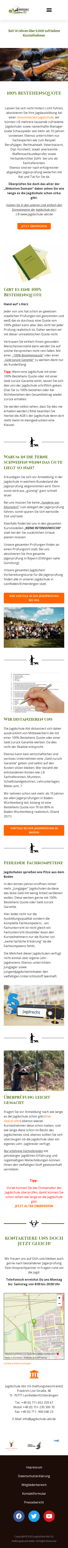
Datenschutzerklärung (34, 1476)
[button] (49, 10)
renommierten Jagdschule (35, 117)
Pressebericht (34, 1502)
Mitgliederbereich (34, 1485)
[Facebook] (19, 1516)
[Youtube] (49, 1516)
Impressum (34, 1467)
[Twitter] (34, 1516)
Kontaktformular (34, 1493)
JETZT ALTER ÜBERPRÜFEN (34, 1206)
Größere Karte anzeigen (17, 1363)
